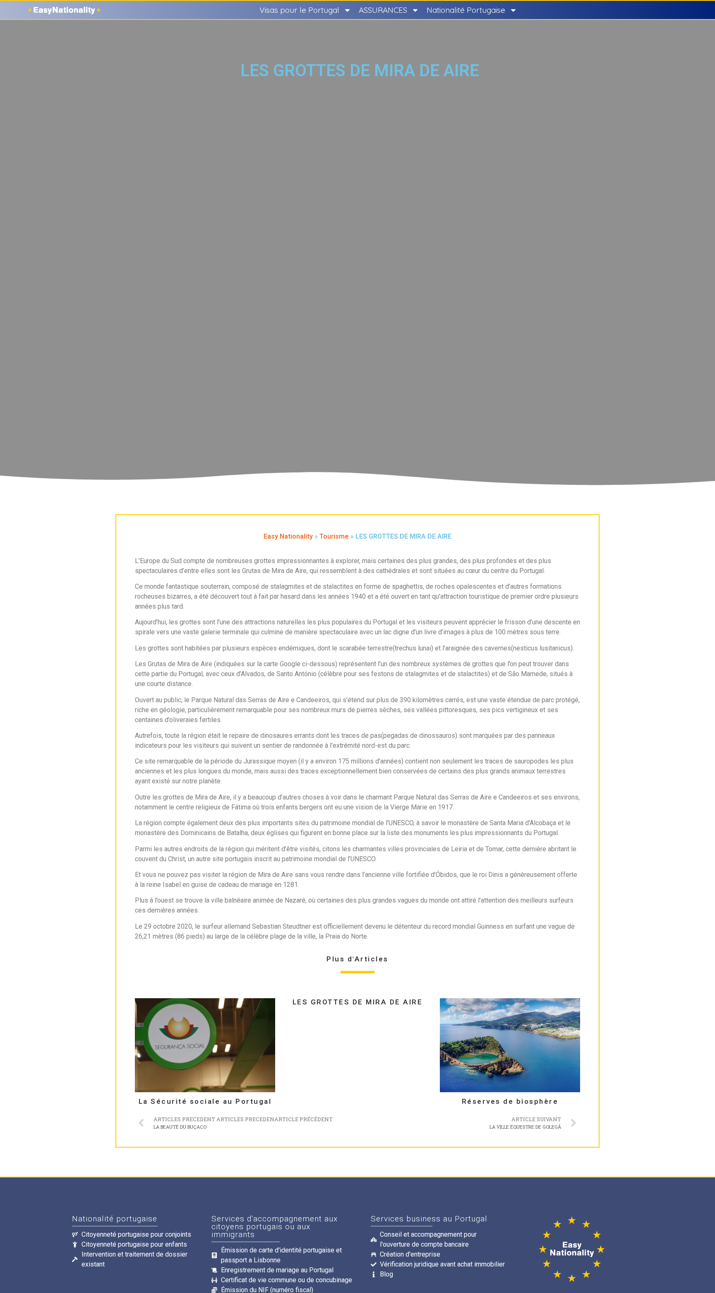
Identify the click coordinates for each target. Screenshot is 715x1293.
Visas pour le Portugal (299, 10)
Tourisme (334, 536)
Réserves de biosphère (510, 1101)
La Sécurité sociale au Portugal (205, 1101)
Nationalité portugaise (114, 1218)
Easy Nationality (288, 536)
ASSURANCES (383, 10)
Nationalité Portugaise (466, 10)
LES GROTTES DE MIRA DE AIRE (358, 1002)
